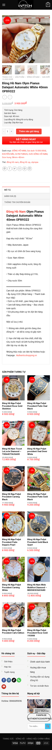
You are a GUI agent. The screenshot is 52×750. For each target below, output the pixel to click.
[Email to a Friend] (19, 168)
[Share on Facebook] (9, 168)
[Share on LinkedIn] (29, 168)
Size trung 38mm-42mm (13, 157)
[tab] (26, 190)
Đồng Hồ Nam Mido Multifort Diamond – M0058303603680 (37, 587)
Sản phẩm (19, 77)
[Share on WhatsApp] (4, 168)
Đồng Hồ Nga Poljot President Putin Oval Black (37, 406)
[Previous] (6, 39)
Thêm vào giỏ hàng (29, 131)
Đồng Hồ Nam (16, 211)
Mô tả (7, 190)
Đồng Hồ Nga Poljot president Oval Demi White (37, 451)
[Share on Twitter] (14, 168)
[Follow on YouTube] (4, 686)
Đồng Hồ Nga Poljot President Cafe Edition (13, 631)
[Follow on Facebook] (4, 680)
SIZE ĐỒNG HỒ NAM (38, 154)
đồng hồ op (25, 162)
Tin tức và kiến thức (39, 686)
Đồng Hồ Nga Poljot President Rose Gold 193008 (37, 633)
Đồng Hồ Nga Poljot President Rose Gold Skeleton (12, 406)
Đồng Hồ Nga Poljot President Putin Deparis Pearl (11, 542)
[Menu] (3, 4)
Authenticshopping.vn (26, 355)
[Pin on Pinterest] (24, 168)
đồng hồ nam (13, 162)
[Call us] (19, 680)
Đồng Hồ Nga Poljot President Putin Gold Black (37, 497)
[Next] (45, 39)
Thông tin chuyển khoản (17, 202)
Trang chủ (7, 77)
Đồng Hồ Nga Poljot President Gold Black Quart (37, 542)
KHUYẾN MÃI (8, 154)
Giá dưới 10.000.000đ (36, 150)
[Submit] (48, 726)
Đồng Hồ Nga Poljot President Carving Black (11, 497)
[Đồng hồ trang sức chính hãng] (25, 5)
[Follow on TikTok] (14, 680)
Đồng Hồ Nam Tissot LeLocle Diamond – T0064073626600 (12, 451)
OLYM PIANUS (21, 154)
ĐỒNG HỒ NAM (33, 77)
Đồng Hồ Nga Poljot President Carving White (11, 587)
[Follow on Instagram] (9, 680)
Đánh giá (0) (10, 196)
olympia (34, 162)
